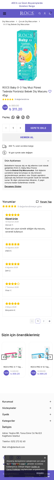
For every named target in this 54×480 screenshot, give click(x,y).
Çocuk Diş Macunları (28, 21)
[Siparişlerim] (45, 13)
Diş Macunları (8, 21)
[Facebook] (4, 457)
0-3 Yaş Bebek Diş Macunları (16, 24)
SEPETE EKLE (38, 128)
